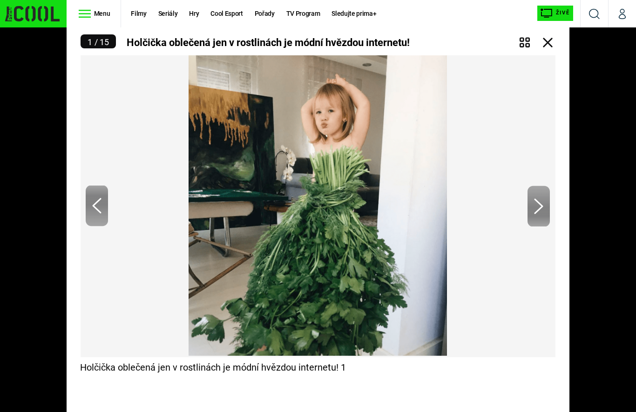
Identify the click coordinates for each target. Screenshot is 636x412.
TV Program (303, 13)
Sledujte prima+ (354, 13)
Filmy (138, 13)
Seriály (168, 13)
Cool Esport (226, 13)
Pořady (265, 13)
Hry (194, 13)
